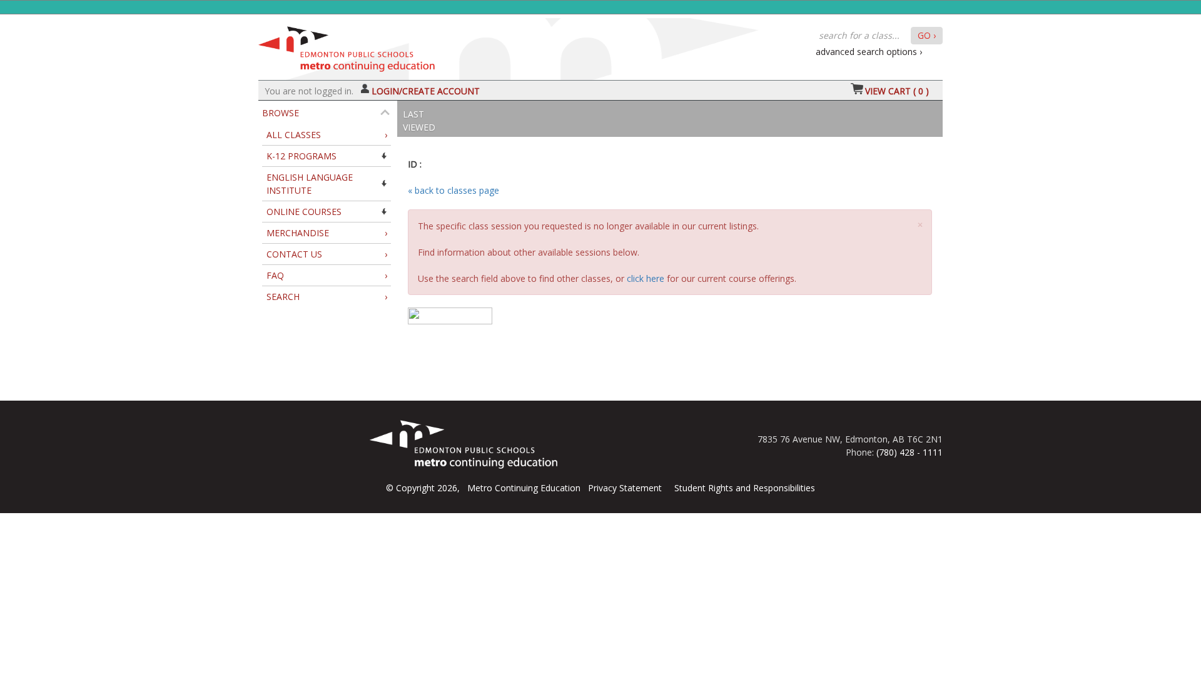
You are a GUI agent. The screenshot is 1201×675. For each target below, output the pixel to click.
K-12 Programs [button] (301, 156)
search (326, 296)
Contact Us (326, 254)
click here (645, 278)
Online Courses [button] (304, 212)
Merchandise (326, 233)
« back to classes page (453, 190)
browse (280, 113)
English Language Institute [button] (309, 183)
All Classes (326, 135)
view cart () (897, 91)
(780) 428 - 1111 (909, 452)
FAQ (326, 275)
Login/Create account (426, 91)
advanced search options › (869, 52)
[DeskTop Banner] (346, 46)
